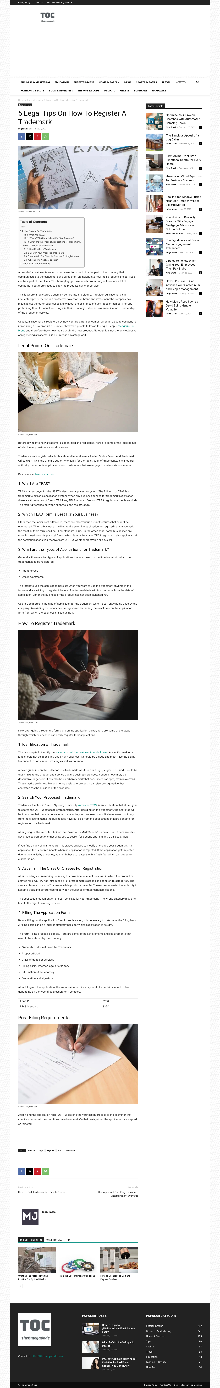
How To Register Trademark (38, 245)
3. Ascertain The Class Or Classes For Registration (53, 256)
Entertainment (84, 82)
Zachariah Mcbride (175, 233)
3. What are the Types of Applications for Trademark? (54, 242)
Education (62, 82)
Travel (166, 82)
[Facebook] (21, 136)
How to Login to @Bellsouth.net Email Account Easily (119, 1328)
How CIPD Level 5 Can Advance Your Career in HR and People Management (183, 285)
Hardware (159, 90)
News (127, 82)
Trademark (70, 1150)
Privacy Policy (24, 2)
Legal (40, 1150)
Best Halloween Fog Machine (59, 2)
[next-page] (26, 1286)
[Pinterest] (37, 136)
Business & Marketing (35, 82)
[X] (29, 136)
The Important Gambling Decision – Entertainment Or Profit (117, 1194)
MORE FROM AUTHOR (58, 1240)
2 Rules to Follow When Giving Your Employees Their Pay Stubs (181, 264)
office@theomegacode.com (47, 1356)
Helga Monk (171, 143)
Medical (109, 90)
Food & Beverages (61, 90)
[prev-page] (20, 1286)
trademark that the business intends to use (82, 752)
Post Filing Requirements (36, 263)
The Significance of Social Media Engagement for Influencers (183, 244)
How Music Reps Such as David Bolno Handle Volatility (182, 305)
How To (180, 82)
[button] (198, 82)
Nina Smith (171, 127)
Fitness (124, 90)
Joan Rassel (26, 128)
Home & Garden (109, 82)
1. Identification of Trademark (41, 249)
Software (140, 90)
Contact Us (38, 2)
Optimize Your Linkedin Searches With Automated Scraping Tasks (183, 119)
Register (50, 1150)
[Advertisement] (110, 52)
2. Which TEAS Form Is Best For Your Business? (50, 238)
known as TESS (87, 805)
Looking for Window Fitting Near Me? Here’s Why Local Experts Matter (183, 200)
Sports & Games (146, 82)
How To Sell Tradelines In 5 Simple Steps (41, 1192)
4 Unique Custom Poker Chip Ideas (77, 1276)
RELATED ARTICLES (31, 1240)
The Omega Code (88, 90)
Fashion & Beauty (32, 90)
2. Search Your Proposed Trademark (46, 253)
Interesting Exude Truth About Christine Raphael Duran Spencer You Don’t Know (119, 1362)
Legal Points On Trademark (37, 231)
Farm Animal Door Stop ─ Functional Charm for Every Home (183, 160)
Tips (60, 1150)
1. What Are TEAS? (36, 234)
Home (21, 100)
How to (31, 1150)
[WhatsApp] (45, 136)
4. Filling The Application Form (43, 260)
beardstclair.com (45, 474)
